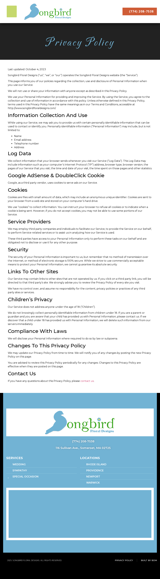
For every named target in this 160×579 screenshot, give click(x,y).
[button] (12, 11)
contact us (87, 381)
